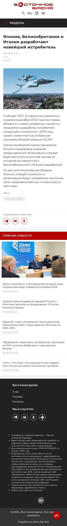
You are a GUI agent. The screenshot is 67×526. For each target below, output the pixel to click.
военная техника (14, 198)
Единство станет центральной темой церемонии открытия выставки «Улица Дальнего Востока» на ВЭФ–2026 (31, 325)
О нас (15, 391)
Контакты (17, 401)
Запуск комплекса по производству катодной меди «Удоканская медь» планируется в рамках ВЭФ (32, 285)
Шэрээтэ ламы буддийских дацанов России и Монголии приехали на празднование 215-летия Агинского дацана (30, 304)
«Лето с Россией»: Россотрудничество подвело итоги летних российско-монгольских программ (30, 364)
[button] (23, 13)
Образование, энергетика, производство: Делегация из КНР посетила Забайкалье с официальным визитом (33, 345)
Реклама (17, 396)
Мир (6, 57)
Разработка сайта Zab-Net (33, 521)
